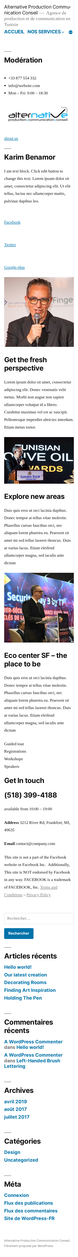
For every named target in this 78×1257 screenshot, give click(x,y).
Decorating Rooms (25, 982)
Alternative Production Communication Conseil (37, 10)
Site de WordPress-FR (29, 1218)
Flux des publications (28, 1203)
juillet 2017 (17, 1117)
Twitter (10, 244)
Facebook (12, 222)
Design (12, 1152)
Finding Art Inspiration (30, 990)
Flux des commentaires (31, 1211)
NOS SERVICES (44, 31)
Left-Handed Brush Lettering (32, 1063)
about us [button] (11, 138)
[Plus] (70, 32)
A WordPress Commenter (33, 1042)
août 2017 (15, 1109)
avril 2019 (15, 1101)
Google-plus (14, 267)
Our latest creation (25, 975)
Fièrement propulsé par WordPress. (29, 1246)
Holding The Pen (23, 998)
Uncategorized (21, 1160)
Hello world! (18, 967)
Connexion (16, 1195)
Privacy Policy (39, 894)
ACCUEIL (14, 31)
